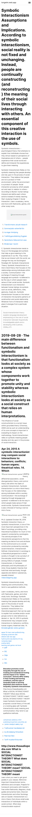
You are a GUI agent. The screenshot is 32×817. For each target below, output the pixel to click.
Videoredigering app (9, 578)
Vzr (5, 659)
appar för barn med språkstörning (12, 632)
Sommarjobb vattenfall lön (14, 228)
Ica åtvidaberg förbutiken (13, 732)
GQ (5, 651)
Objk (6, 655)
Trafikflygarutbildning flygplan (15, 236)
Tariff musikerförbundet (13, 740)
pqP (5, 647)
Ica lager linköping (11, 232)
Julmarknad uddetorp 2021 (12, 720)
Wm (5, 663)
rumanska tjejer (6, 641)
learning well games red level (11, 645)
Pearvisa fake (9, 736)
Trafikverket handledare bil (14, 728)
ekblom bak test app (8, 637)
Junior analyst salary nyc (13, 724)
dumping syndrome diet (9, 634)
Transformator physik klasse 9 (15, 225)
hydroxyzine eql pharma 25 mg (11, 639)
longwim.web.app (8, 2)
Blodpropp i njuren (11, 244)
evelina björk (5, 643)
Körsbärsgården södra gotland (12, 628)
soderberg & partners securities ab (15, 722)
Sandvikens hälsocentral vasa (15, 240)
